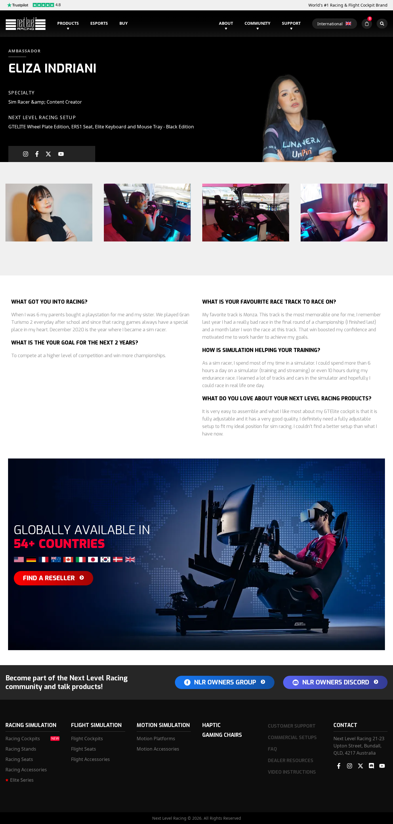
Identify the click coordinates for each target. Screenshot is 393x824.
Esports (99, 23)
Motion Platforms (156, 738)
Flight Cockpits (87, 738)
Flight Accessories (90, 759)
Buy (123, 23)
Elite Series (22, 780)
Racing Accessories (26, 769)
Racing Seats (19, 759)
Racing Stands (20, 749)
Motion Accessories (158, 749)
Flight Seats (83, 749)
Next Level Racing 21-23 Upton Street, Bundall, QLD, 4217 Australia (358, 745)
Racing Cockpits (22, 738)
